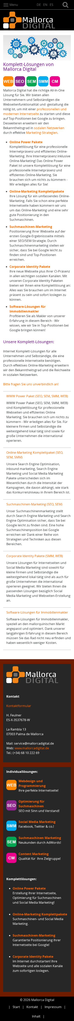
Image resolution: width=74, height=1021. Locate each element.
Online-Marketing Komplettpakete (36, 191)
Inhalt (36, 1016)
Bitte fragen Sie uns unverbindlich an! (31, 384)
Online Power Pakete (25, 142)
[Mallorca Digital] (37, 20)
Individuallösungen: (22, 771)
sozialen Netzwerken (49, 128)
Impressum (53, 1007)
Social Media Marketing (37, 822)
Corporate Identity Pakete (29, 266)
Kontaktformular (18, 706)
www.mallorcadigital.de (32, 748)
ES (51, 5)
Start (16, 1007)
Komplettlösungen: (21, 879)
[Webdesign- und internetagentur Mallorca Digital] (37, 674)
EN (45, 5)
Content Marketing (34, 854)
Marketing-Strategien (41, 132)
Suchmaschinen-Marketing (30, 226)
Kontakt (32, 1007)
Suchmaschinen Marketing (40, 838)
